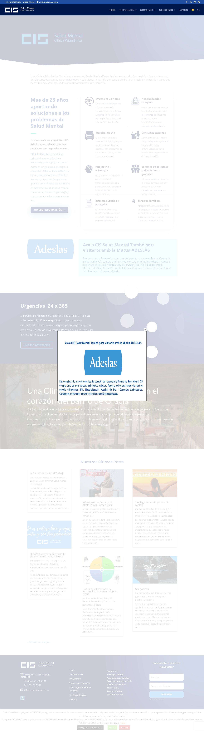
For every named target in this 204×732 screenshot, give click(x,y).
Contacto (183, 10)
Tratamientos (146, 10)
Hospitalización (126, 10)
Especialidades (166, 10)
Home (112, 10)
